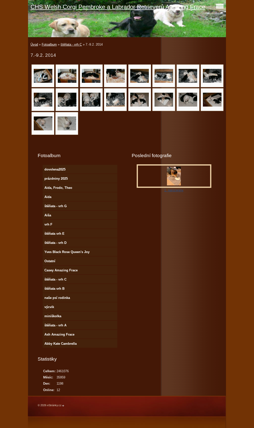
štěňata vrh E (54, 233)
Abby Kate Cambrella (60, 343)
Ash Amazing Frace (59, 334)
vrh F (48, 224)
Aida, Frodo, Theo (58, 188)
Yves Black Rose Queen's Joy (67, 252)
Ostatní (49, 261)
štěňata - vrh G (55, 206)
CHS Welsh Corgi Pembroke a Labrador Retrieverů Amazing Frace (118, 6)
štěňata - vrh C (71, 44)
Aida (47, 197)
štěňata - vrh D (55, 243)
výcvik (49, 307)
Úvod (34, 44)
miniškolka (52, 316)
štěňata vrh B (54, 288)
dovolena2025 (54, 169)
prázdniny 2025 (56, 178)
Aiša (47, 215)
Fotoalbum (49, 44)
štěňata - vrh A (55, 325)
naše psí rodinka (57, 298)
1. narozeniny (174, 190)
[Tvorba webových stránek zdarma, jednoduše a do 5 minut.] (63, 405)
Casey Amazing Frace (61, 270)
